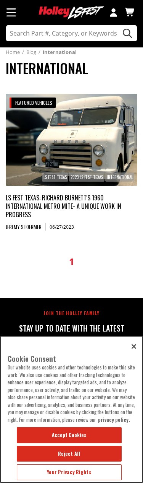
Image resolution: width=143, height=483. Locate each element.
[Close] (133, 346)
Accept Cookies (69, 435)
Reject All (69, 453)
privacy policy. (114, 419)
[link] (71, 140)
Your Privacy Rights (69, 472)
